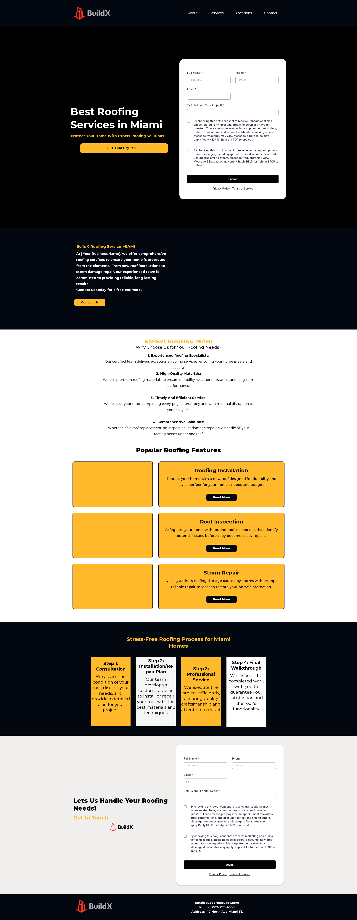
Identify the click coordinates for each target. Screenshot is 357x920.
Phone (240, 72)
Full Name (194, 72)
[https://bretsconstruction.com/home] (92, 13)
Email (191, 89)
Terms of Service (242, 188)
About (192, 13)
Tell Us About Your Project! (205, 105)
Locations (244, 13)
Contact (270, 13)
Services (217, 13)
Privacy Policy (221, 188)
